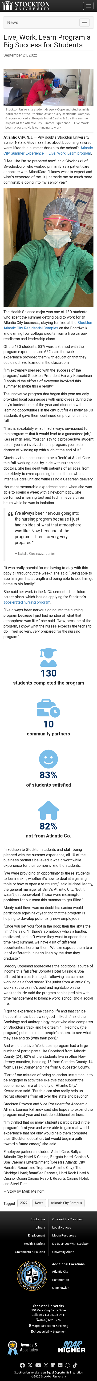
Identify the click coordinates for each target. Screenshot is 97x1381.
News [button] (39, 1203)
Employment (36, 1235)
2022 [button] (24, 1203)
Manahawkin (60, 1288)
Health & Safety (34, 1243)
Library (40, 1227)
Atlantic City (60, 1271)
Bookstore (38, 1219)
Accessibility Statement (50, 1331)
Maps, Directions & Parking (50, 1326)
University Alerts (63, 1252)
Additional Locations (68, 1264)
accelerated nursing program (27, 602)
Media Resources (64, 1235)
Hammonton (60, 1280)
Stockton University (25, 5)
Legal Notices (61, 1227)
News (12, 22)
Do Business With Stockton (70, 1243)
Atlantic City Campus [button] (66, 1203)
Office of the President (67, 1219)
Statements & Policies (30, 1252)
